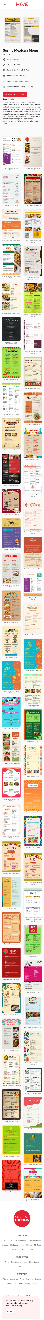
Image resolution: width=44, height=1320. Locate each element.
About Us (14, 1279)
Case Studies (16, 1262)
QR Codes (38, 1245)
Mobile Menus (26, 1245)
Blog (25, 1262)
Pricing (5, 1279)
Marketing (14, 1245)
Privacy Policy (24, 1283)
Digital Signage (35, 1241)
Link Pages (15, 1250)
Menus (6, 1241)
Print (7, 1262)
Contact (38, 1279)
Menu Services (27, 1250)
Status (34, 1283)
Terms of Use (12, 1283)
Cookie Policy (16, 1305)
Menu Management (18, 1241)
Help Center (34, 1262)
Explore (22, 1266)
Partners (29, 1279)
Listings (5, 1245)
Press (22, 1279)
